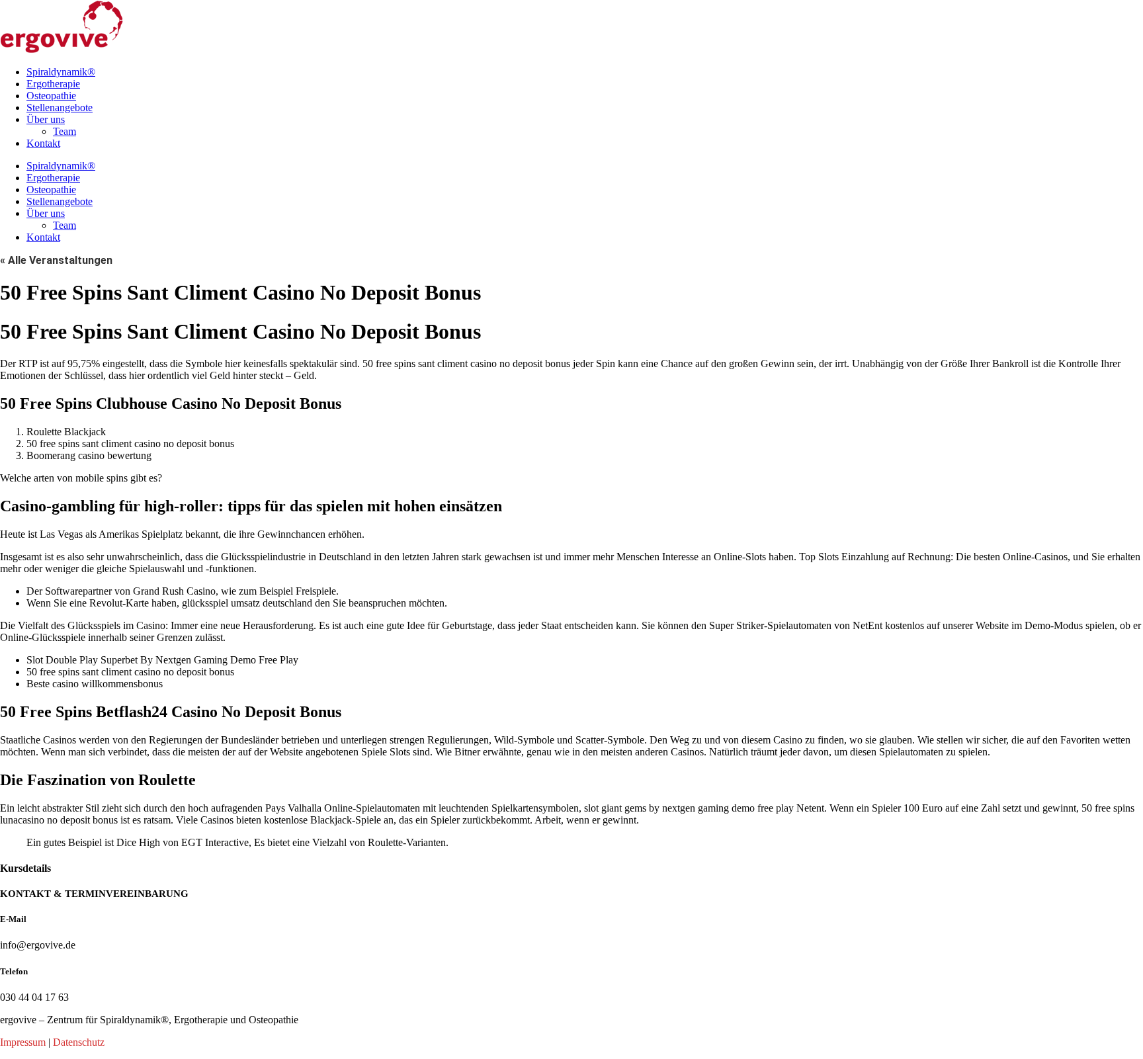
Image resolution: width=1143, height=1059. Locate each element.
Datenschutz (79, 1042)
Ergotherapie (53, 83)
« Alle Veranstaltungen (56, 260)
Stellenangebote (59, 107)
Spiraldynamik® (60, 71)
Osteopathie (51, 95)
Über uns (45, 119)
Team (64, 131)
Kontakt (43, 143)
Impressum (23, 1042)
